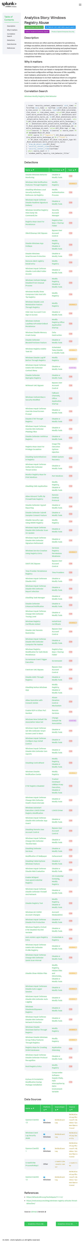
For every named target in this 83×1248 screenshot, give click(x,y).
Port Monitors (57, 476)
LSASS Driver (57, 810)
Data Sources (11, 44)
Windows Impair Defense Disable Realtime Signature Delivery (37, 202)
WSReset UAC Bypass (35, 385)
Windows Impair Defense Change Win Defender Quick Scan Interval (36, 957)
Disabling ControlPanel (35, 763)
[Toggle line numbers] (75, 100)
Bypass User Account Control (57, 233)
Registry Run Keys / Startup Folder (58, 223)
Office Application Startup (58, 325)
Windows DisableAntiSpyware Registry (34, 1009)
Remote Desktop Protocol (55, 497)
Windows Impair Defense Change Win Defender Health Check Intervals (36, 800)
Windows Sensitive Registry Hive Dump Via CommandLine (37, 213)
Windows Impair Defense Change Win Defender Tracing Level (36, 614)
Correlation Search (11, 35)
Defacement (57, 856)
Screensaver (57, 661)
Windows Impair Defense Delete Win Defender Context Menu (36, 368)
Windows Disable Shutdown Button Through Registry (36, 1030)
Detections (11, 40)
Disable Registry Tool (34, 903)
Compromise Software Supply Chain (57, 1075)
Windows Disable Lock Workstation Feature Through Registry (35, 304)
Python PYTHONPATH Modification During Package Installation (34, 1082)
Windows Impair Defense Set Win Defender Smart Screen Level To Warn (36, 731)
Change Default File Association (57, 720)
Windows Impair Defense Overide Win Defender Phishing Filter (36, 429)
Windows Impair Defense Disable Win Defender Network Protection (36, 1019)
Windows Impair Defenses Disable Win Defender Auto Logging (37, 999)
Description (11, 26)
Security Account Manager (55, 213)
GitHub (34, 1212)
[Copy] (71, 100)
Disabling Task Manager (35, 597)
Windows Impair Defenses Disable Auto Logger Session (36, 989)
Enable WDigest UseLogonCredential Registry (34, 880)
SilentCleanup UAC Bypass (36, 233)
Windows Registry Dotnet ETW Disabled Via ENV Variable (36, 930)
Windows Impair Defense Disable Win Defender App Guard (36, 820)
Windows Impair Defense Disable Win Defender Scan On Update (37, 530)
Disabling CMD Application (36, 486)
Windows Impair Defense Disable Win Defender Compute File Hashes (36, 642)
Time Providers (58, 572)
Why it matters (12, 30)
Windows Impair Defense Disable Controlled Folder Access (36, 271)
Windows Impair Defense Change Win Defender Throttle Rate (36, 841)
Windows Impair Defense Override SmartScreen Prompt (36, 411)
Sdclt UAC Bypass (33, 563)
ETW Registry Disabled (35, 786)
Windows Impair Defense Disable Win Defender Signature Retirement (36, 540)
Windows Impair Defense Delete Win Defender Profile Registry (36, 947)
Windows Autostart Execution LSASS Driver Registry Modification (35, 810)
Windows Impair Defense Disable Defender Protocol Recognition (36, 1057)
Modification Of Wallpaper (36, 856)
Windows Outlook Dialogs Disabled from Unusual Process (36, 283)
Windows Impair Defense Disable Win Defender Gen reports (36, 751)
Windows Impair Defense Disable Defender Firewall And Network (36, 891)
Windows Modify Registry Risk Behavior (40, 96)
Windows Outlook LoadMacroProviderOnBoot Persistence (37, 323)
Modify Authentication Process (58, 192)
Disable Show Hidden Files (36, 973)
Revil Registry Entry (34, 1066)
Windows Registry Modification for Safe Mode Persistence (37, 652)
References (11, 48)
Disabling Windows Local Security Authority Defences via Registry (36, 192)
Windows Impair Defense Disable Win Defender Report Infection (36, 588)
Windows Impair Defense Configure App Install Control (36, 741)
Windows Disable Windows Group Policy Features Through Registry (36, 1040)
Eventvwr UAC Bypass (34, 669)
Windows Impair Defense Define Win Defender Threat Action (36, 467)
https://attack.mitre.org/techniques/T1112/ (44, 1197)
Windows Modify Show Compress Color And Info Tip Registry (36, 294)
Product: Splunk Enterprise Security (63, 31)
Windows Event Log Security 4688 (32, 1135)
